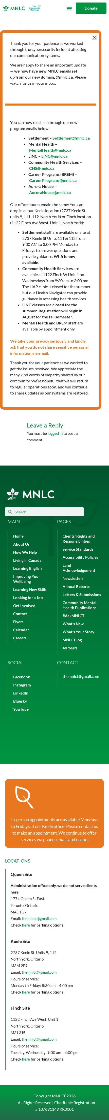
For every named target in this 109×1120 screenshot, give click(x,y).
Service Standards (78, 549)
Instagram (22, 685)
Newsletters (73, 578)
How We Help (25, 552)
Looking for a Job (28, 598)
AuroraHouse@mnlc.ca (50, 192)
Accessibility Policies (80, 557)
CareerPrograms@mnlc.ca (53, 180)
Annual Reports (76, 586)
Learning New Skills (30, 589)
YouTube (21, 709)
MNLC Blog (72, 640)
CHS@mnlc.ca (41, 168)
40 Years (70, 648)
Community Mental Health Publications (80, 605)
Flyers (18, 622)
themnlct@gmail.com (81, 676)
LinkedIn (20, 693)
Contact (20, 614)
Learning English (27, 568)
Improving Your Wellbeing (26, 579)
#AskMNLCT (73, 616)
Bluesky (20, 701)
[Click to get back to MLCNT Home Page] (30, 494)
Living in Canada (27, 560)
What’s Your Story (78, 632)
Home (18, 536)
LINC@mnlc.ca (54, 156)
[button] (69, 8)
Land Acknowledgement (79, 568)
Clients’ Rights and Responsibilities (79, 538)
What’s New (73, 624)
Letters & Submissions (82, 594)
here (26, 925)
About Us (21, 544)
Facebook (21, 677)
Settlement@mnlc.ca (71, 138)
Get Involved (24, 606)
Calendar (21, 630)
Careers (20, 638)
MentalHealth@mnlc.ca (50, 150)
